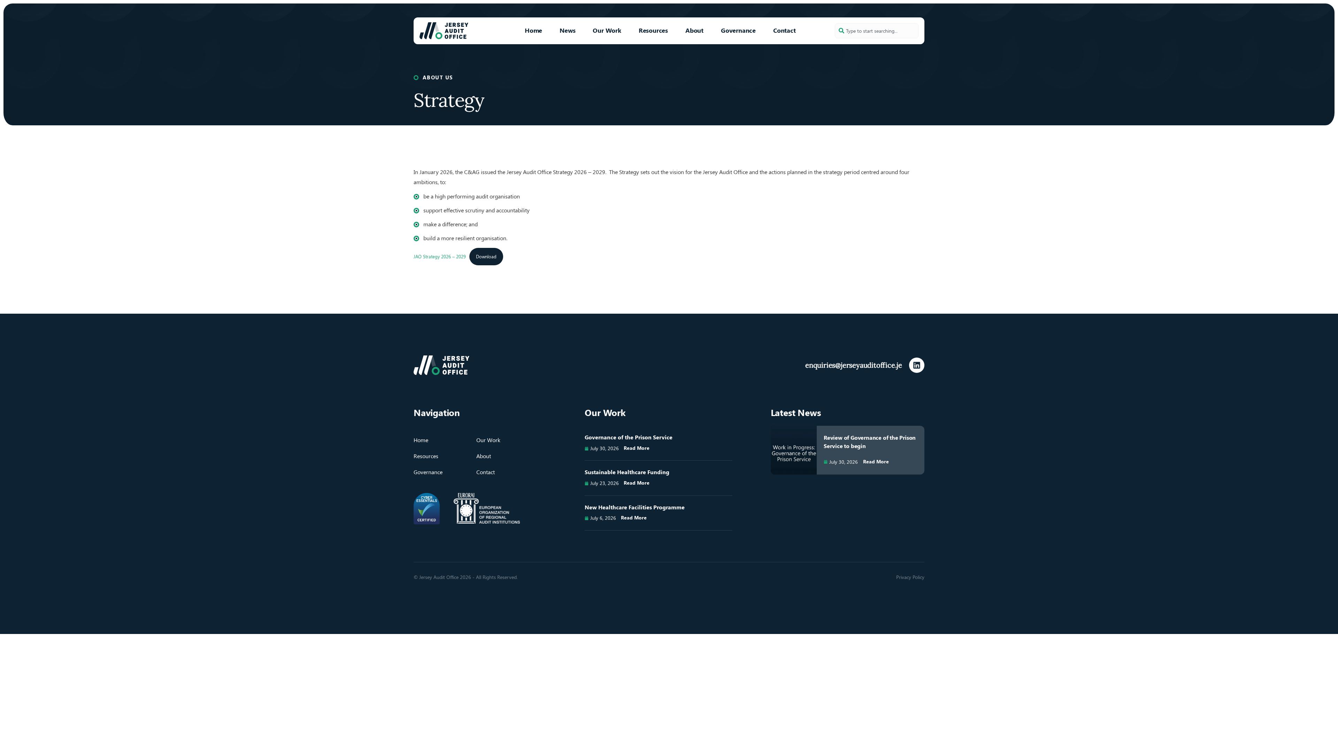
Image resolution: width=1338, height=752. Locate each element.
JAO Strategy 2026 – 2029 (440, 256)
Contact (784, 30)
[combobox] (876, 30)
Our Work (607, 30)
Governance (738, 30)
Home (533, 30)
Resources (653, 30)
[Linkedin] (916, 365)
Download (486, 256)
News (567, 30)
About (694, 30)
